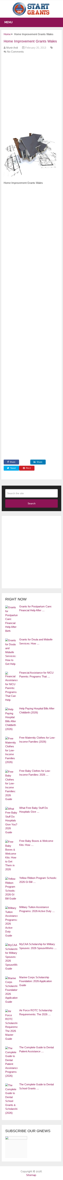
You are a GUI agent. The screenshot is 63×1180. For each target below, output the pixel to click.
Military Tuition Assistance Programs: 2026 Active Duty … (37, 909)
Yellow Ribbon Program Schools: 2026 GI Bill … (38, 879)
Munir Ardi (12, 47)
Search (32, 503)
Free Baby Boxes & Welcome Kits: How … (36, 842)
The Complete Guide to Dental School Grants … (36, 1086)
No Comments (15, 51)
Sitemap (31, 1175)
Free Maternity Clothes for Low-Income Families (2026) (37, 739)
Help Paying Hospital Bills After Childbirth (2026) (36, 710)
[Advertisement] (31, 90)
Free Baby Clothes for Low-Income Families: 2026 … (35, 772)
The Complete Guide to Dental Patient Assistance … (36, 1049)
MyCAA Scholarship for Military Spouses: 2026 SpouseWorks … (38, 946)
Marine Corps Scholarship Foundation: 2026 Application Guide (35, 981)
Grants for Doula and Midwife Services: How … (35, 641)
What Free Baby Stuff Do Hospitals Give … (33, 809)
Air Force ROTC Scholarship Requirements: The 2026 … (35, 1012)
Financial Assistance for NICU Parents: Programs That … (36, 674)
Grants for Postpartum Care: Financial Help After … (35, 608)
